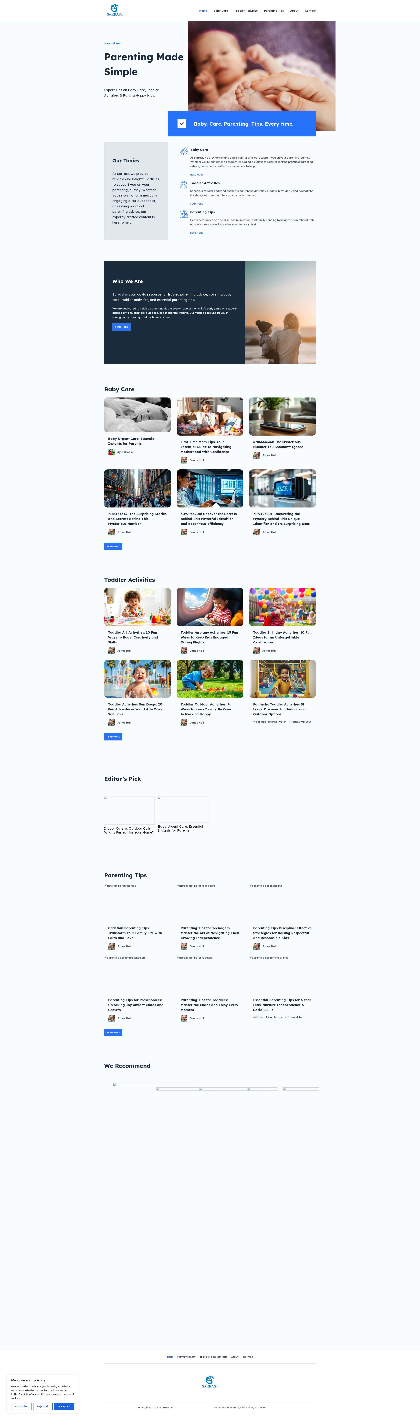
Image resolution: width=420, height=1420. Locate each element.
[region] (43, 1394)
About (294, 10)
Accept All (64, 1406)
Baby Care (221, 10)
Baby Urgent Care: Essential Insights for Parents (180, 828)
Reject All (42, 1406)
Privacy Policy (186, 1357)
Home (203, 10)
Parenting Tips (274, 10)
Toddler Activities (246, 10)
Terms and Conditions (213, 1357)
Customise (21, 1406)
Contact (310, 10)
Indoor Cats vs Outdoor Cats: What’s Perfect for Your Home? (129, 830)
